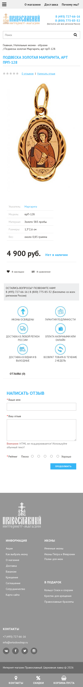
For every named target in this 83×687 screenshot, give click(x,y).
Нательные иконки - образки (30, 45)
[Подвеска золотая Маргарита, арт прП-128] (41, 133)
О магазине (33, 4)
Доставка (51, 4)
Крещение (12, 577)
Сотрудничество (15, 589)
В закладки (17, 271)
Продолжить (63, 466)
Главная (7, 45)
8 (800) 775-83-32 (67, 20)
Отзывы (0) (17, 373)
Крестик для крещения (57, 596)
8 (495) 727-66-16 (67, 16)
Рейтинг (12, 456)
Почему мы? (70, 4)
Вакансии (11, 571)
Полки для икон (53, 559)
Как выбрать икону (17, 554)
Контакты (16, 683)
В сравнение (43, 271)
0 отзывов (28, 73)
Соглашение (13, 583)
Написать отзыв (46, 73)
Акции (9, 548)
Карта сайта (12, 594)
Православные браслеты (59, 601)
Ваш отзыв (14, 416)
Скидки (38, 683)
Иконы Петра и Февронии (59, 554)
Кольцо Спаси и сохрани (58, 590)
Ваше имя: (14, 400)
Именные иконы (53, 548)
